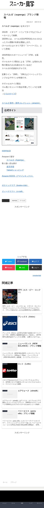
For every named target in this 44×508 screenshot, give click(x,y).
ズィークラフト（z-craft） (13, 191)
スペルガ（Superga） (16, 160)
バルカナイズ (10, 94)
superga (14, 200)
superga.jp (6, 151)
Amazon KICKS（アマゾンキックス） (18, 176)
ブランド (6, 200)
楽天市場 (10, 167)
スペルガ (22, 200)
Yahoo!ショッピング (15, 170)
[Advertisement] (22, 230)
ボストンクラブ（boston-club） (15, 185)
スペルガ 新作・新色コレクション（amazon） (21, 103)
